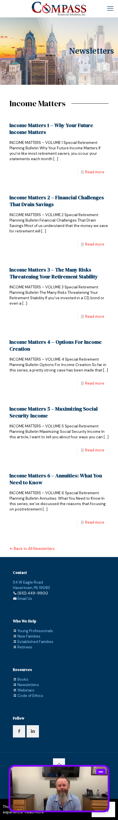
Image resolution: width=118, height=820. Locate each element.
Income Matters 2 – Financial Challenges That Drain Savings (56, 201)
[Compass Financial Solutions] (59, 8)
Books (22, 679)
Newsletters (28, 684)
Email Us (24, 598)
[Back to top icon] (59, 764)
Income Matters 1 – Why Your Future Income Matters (51, 129)
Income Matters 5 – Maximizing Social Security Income (53, 412)
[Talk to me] (59, 788)
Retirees (24, 647)
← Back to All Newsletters (32, 548)
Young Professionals (35, 630)
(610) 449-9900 (32, 593)
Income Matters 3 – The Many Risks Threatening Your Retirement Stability (53, 273)
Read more (94, 172)
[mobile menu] (110, 8)
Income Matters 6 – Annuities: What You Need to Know (55, 479)
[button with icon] (19, 731)
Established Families (35, 641)
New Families (28, 636)
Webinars (25, 690)
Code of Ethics (30, 695)
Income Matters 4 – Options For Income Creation (55, 345)
